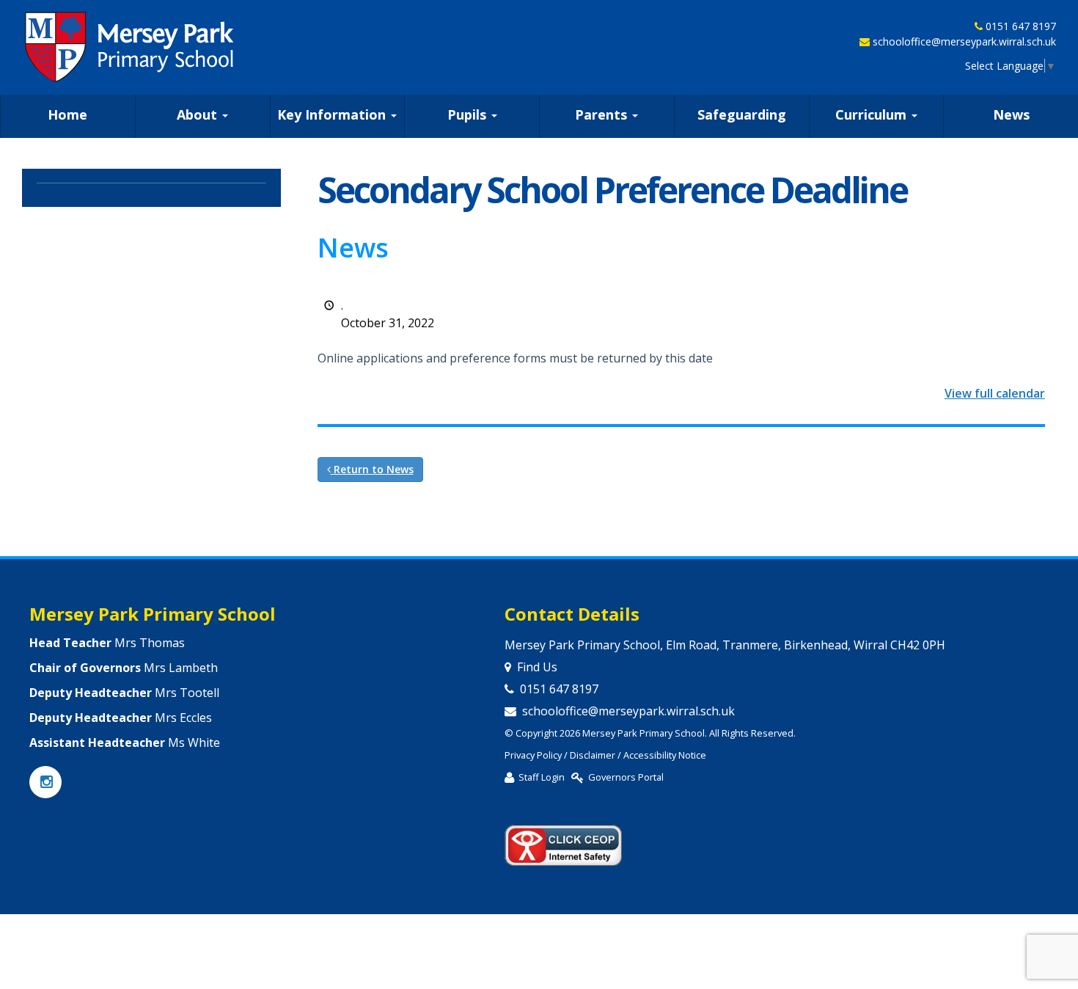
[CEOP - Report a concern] (563, 839)
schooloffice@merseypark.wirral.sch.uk (964, 41)
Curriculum (872, 114)
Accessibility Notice (664, 755)
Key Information (333, 114)
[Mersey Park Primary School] (130, 47)
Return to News (372, 469)
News (1011, 114)
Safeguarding (741, 114)
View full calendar (995, 393)
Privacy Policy (533, 755)
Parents (603, 114)
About (199, 114)
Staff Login (541, 777)
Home (67, 114)
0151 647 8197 (1021, 26)
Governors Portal (626, 777)
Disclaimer (592, 755)
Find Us (537, 667)
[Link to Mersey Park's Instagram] (45, 783)
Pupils (468, 114)
